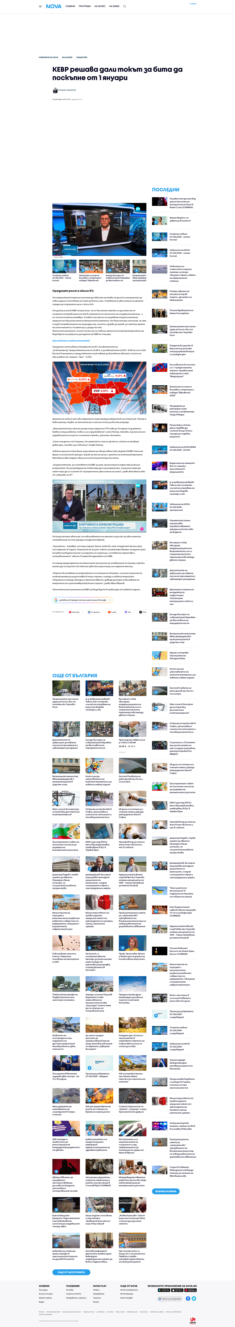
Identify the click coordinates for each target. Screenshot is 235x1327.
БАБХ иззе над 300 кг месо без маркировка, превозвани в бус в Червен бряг (98, 846)
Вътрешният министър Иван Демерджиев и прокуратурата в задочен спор (65, 780)
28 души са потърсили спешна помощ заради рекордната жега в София (131, 813)
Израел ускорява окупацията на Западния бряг (179, 655)
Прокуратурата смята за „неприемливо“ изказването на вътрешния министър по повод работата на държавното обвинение (132, 919)
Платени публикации (45, 1314)
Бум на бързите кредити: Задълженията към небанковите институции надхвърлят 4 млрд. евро (66, 1220)
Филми (96, 1302)
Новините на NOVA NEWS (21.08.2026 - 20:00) (183, 448)
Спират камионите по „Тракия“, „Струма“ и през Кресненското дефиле (132, 1109)
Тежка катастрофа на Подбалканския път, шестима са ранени (65, 997)
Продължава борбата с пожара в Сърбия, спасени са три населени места (182, 1083)
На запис (100, 6)
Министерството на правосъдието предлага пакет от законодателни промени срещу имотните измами (99, 919)
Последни (43, 1290)
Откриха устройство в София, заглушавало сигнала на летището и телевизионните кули (99, 813)
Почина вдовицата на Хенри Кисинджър (181, 311)
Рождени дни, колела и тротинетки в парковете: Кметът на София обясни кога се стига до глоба (132, 1040)
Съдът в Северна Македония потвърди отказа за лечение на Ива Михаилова (182, 1171)
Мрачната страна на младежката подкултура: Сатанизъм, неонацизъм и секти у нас (182, 596)
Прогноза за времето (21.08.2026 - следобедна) (182, 1014)
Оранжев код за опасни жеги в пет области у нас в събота (132, 844)
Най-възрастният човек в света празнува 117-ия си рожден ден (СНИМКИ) (183, 911)
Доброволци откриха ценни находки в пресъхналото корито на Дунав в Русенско (64, 1255)
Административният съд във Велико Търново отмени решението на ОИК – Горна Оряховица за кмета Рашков (131, 879)
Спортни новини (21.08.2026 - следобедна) (178, 1030)
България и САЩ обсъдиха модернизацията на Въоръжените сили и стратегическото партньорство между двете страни (131, 707)
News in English (126, 1298)
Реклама (41, 1312)
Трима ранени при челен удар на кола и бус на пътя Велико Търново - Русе (65, 703)
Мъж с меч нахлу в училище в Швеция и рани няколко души (180, 998)
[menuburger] (40, 6)
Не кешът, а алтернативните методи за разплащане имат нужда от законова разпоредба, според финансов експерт (99, 961)
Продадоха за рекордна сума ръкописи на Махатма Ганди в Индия (182, 410)
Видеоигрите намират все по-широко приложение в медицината (182, 467)
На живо (114, 6)
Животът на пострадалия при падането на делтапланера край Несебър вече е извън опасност (64, 1042)
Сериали (97, 1298)
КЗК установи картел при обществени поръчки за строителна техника (132, 1077)
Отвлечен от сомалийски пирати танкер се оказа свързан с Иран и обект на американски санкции (183, 273)
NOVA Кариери (126, 1294)
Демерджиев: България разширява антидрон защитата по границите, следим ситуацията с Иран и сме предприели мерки (98, 881)
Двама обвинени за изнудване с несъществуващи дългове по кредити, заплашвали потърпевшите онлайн (65, 1184)
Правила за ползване (157, 1312)
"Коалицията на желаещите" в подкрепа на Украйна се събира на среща (181, 892)
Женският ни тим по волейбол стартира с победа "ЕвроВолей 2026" (182, 390)
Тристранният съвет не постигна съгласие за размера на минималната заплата (65, 846)
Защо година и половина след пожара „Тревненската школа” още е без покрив (99, 1219)
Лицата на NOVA (73, 1294)
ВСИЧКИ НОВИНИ (165, 1191)
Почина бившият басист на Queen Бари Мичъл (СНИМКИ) (182, 951)
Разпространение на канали (71, 1312)
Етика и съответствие (173, 1312)
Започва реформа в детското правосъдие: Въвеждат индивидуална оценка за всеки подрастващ (99, 1256)
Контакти (110, 1312)
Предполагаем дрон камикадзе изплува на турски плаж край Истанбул (131, 998)
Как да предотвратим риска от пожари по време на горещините (98, 1109)
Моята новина (45, 1298)
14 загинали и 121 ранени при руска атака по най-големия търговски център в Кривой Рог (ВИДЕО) (182, 748)
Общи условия (120, 1312)
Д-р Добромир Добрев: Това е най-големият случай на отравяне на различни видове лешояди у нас (98, 704)
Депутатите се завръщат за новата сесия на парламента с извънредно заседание (65, 744)
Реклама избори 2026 (53, 1312)
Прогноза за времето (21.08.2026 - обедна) (97, 1074)
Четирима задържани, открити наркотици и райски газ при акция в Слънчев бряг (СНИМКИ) (98, 1181)
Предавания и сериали (76, 1298)
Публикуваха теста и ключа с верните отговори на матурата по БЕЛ (65, 957)
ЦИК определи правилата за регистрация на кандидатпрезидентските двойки (66, 1144)
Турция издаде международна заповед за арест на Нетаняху (181, 1064)
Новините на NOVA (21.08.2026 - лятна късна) (180, 253)
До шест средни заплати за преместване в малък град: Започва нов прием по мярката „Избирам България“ (99, 1042)
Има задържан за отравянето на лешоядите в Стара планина (63, 1110)
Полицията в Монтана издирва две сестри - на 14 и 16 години (65, 1076)
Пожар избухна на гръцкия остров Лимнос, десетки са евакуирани (181, 295)
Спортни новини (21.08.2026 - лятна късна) (180, 237)
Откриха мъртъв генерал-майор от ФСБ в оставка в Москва (182, 1126)
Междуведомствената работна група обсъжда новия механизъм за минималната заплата (132, 1181)
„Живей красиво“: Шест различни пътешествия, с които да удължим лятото (132, 1219)
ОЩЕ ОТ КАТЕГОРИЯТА (71, 1272)
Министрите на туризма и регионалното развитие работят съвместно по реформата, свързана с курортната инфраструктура (66, 921)
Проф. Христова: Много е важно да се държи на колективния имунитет (132, 956)
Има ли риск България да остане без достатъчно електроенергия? (66, 812)
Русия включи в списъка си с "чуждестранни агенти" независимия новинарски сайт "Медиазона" (182, 370)
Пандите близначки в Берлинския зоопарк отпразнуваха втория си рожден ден (182, 349)
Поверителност (132, 1312)
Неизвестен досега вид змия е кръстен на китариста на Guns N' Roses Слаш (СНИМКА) (183, 202)
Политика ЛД (144, 1312)
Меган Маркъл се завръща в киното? (180, 219)
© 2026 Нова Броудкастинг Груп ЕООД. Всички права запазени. (59, 1321)
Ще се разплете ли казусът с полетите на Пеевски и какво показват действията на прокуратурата (132, 1256)
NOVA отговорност (129, 1290)
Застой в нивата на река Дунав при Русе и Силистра (131, 779)
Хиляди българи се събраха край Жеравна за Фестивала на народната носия (98, 744)
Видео (41, 1302)
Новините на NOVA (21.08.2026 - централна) (180, 507)
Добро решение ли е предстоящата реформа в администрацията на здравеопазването (98, 1144)
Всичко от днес (46, 1294)
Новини (70, 6)
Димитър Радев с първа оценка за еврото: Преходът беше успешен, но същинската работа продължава (65, 881)
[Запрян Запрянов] (55, 90)
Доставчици (101, 1312)
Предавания (98, 1294)
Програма (85, 6)
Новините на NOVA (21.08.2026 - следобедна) (180, 1047)
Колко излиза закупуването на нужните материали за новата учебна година (99, 780)
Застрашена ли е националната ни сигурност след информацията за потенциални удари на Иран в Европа (131, 1146)
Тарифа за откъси (89, 1312)
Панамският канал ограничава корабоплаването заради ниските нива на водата (181, 526)
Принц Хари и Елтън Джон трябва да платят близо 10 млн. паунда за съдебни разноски (181, 431)
